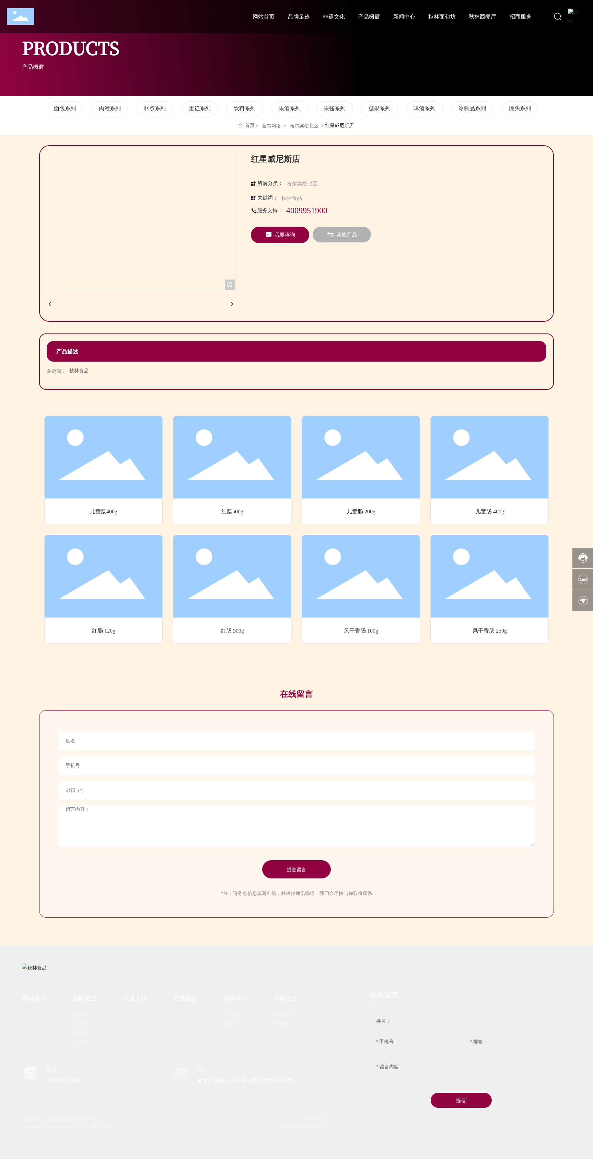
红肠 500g (232, 631)
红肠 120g (103, 631)
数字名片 (102, 1126)
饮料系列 (245, 108)
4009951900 (306, 210)
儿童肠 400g (489, 511)
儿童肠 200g (361, 511)
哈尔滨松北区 (304, 125)
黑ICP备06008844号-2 (301, 1126)
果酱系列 (335, 108)
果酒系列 (290, 108)
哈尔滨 (74, 1126)
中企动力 (55, 1126)
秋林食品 (291, 198)
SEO (87, 1126)
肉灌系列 (110, 108)
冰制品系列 (472, 108)
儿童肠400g (103, 511)
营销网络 (271, 125)
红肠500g (232, 511)
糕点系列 (155, 108)
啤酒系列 (424, 108)
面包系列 (65, 108)
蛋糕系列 (200, 108)
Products (70, 47)
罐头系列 (520, 108)
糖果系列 (380, 108)
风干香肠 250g (490, 631)
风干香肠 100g (361, 631)
